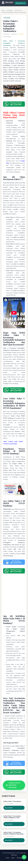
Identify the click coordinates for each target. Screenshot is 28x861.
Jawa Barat (9, 10)
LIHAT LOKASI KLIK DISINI (13, 441)
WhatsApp (19, 858)
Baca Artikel (8, 807)
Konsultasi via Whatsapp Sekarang (14, 785)
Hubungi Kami (19, 3)
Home (3, 10)
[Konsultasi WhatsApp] (24, 857)
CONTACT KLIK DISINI (10, 444)
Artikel (13, 858)
